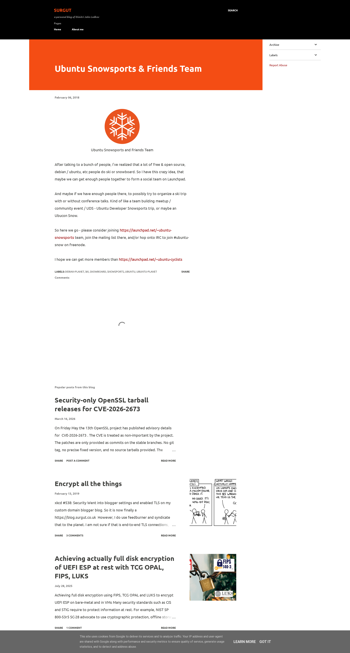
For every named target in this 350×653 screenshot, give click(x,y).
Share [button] (185, 271)
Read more (168, 460)
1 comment (74, 627)
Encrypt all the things (88, 483)
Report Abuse (278, 65)
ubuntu (130, 271)
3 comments (74, 535)
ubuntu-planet (147, 271)
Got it (265, 641)
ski (87, 271)
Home (57, 29)
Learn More (245, 641)
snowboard (98, 271)
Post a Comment (78, 460)
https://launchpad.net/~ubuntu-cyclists (150, 259)
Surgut (62, 10)
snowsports (115, 271)
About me (77, 29)
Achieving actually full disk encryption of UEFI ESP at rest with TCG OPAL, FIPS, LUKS (114, 567)
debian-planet (74, 271)
